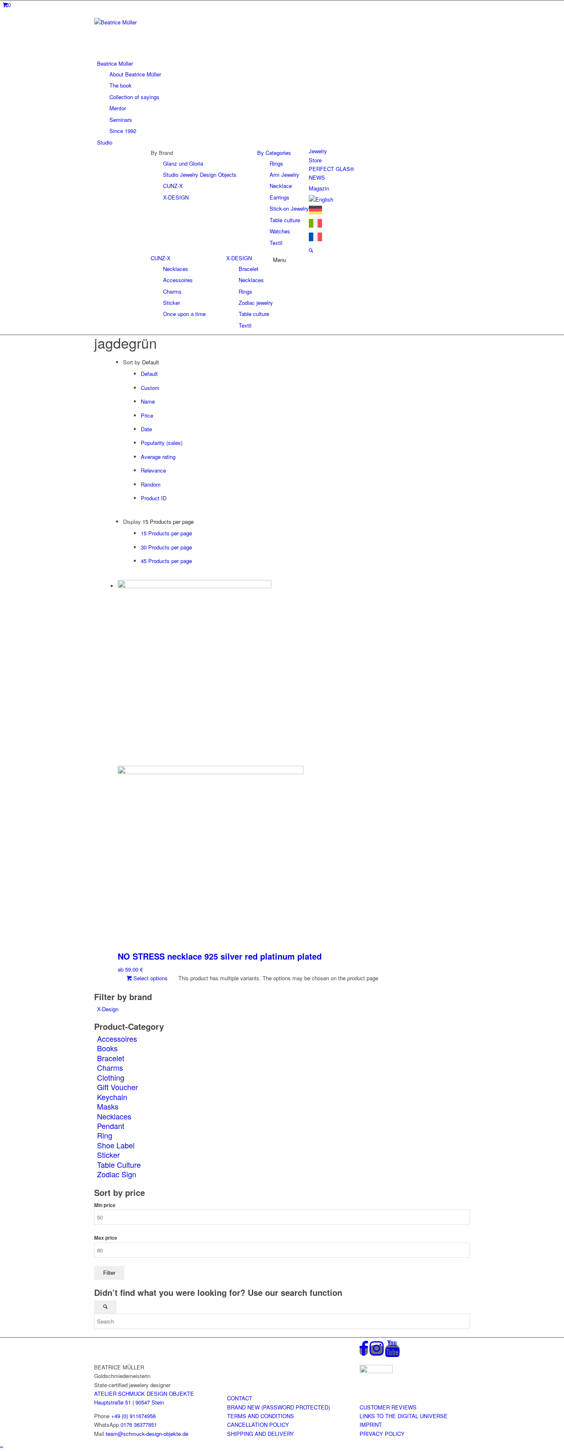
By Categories (274, 153)
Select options (150, 978)
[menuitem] (283, 97)
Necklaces (114, 1116)
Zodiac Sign (116, 1174)
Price (147, 415)
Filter (109, 1273)
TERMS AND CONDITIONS (260, 1416)
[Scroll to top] (1, 1447)
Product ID (153, 498)
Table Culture (119, 1164)
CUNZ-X (161, 258)
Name (148, 401)
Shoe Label (116, 1145)
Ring (104, 1135)
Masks (107, 1106)
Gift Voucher (117, 1086)
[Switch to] (321, 199)
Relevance (153, 470)
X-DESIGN (239, 258)
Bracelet (110, 1058)
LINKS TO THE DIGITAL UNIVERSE (404, 1416)
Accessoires (117, 1038)
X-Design (107, 1009)
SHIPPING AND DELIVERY (260, 1434)
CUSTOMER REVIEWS (388, 1407)
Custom (150, 388)
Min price (105, 1205)
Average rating (158, 457)
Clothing (110, 1077)
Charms (110, 1067)
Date (146, 429)
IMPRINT (371, 1424)
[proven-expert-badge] (376, 1371)
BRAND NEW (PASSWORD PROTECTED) (278, 1407)
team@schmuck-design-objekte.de (147, 1434)
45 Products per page (166, 561)
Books (107, 1048)
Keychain (112, 1096)
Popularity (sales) (161, 443)
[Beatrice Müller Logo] (156, 22)
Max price (105, 1237)
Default (149, 374)
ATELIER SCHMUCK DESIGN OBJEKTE (144, 1393)
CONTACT (239, 1398)
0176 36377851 (139, 1424)
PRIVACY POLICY (382, 1434)
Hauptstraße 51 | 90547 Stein (129, 1402)
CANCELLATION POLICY (258, 1424)
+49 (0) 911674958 (133, 1416)
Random (151, 484)
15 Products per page (166, 533)
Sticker (108, 1154)
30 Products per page (166, 547)
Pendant (110, 1125)
